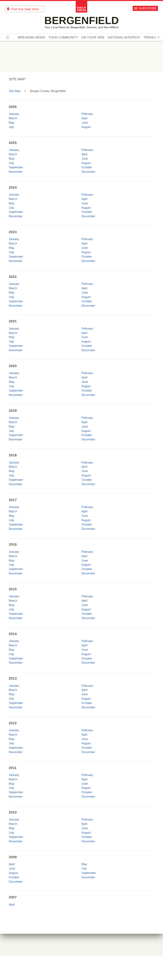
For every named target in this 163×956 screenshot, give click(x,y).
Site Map (14, 91)
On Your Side (93, 37)
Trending (152, 37)
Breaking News (31, 37)
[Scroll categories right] (158, 37)
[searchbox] (28, 9)
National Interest (124, 37)
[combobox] (25, 9)
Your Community (63, 37)
